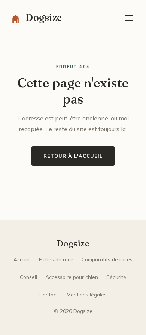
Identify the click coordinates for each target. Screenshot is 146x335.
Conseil (28, 277)
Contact (48, 294)
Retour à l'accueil (73, 156)
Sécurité (116, 277)
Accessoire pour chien (71, 277)
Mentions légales (87, 294)
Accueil (22, 259)
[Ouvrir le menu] (129, 17)
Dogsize (73, 243)
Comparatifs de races (107, 259)
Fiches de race (56, 259)
